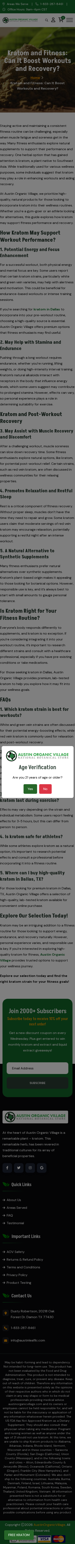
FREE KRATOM (19, 1535)
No (45, 789)
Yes (30, 789)
